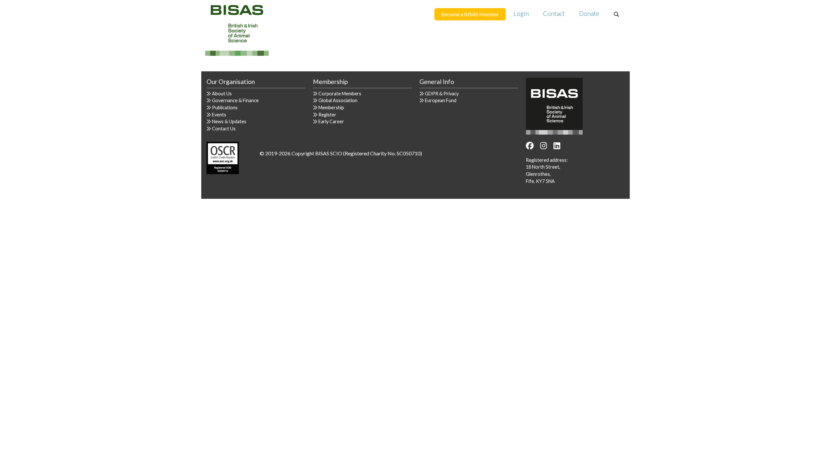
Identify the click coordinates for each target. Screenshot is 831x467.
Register (327, 114)
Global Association (337, 100)
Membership (331, 107)
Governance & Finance (235, 100)
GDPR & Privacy (442, 93)
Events (219, 114)
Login (521, 13)
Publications (225, 107)
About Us (222, 93)
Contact (554, 13)
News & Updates (229, 121)
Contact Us (224, 128)
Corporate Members (339, 93)
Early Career (331, 121)
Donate (589, 13)
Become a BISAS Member (470, 14)
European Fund (440, 100)
